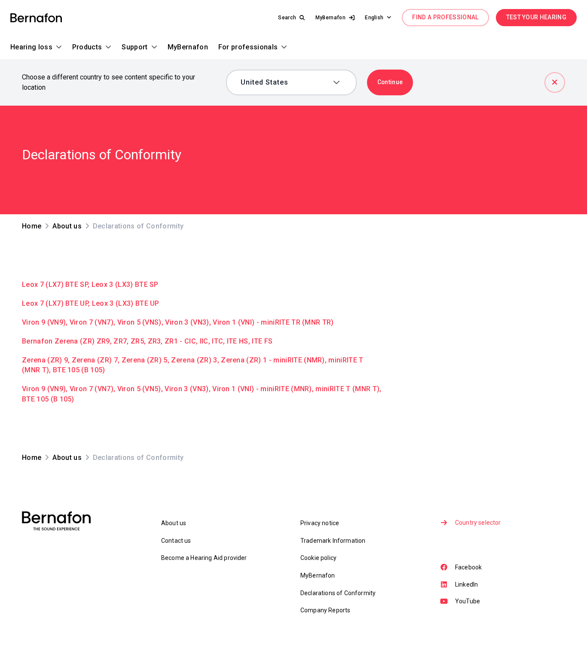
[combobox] (285, 82)
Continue (390, 82)
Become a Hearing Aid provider (204, 557)
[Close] (554, 82)
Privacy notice (319, 523)
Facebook (468, 567)
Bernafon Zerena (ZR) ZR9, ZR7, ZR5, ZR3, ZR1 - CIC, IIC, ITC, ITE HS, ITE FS (147, 341)
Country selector (478, 522)
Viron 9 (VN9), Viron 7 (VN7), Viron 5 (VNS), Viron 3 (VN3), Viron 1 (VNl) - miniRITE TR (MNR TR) (178, 322)
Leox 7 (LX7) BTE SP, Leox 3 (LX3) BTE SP (90, 284)
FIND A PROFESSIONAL (445, 17)
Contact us (176, 540)
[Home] (36, 17)
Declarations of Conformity (338, 593)
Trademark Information (332, 540)
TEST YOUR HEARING (536, 17)
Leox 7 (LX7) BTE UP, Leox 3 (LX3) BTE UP (90, 303)
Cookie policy (318, 557)
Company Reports (325, 610)
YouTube (467, 601)
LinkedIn (466, 584)
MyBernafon (317, 575)
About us (173, 523)
